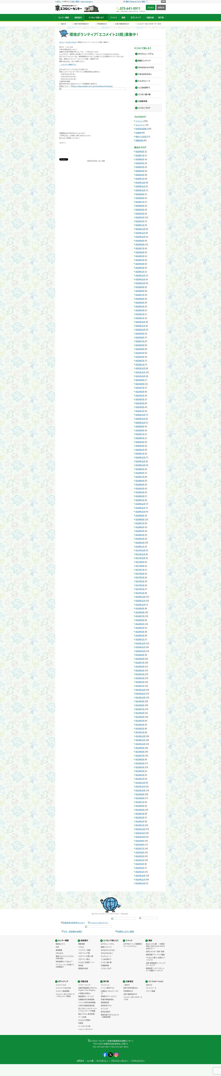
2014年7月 (139, 709)
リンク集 (90, 1061)
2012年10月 (140, 790)
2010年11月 (140, 880)
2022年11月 (140, 326)
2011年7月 (139, 849)
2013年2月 (139, 775)
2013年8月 (139, 752)
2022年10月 (140, 330)
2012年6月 (139, 806)
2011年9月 (139, 841)
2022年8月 (139, 337)
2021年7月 (139, 388)
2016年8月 (139, 612)
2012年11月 (140, 787)
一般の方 (63, 24)
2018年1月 (139, 547)
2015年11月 (140, 647)
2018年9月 (139, 516)
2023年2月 (139, 314)
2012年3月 (139, 818)
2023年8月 (139, 291)
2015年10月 (140, 651)
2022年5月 (139, 349)
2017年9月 (139, 562)
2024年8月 (139, 244)
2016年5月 (139, 624)
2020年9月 (139, 426)
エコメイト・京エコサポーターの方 (149, 24)
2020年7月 (139, 434)
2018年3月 (139, 539)
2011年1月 (139, 872)
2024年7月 (139, 248)
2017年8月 (139, 566)
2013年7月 (139, 756)
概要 (127, 1)
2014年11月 (140, 694)
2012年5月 (139, 810)
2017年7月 (139, 570)
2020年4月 (139, 442)
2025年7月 (139, 202)
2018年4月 (139, 535)
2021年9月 (139, 380)
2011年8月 (139, 845)
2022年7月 (139, 341)
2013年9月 (139, 748)
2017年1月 (139, 593)
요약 (139, 1)
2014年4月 (139, 721)
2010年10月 (140, 883)
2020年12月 (140, 415)
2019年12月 (140, 457)
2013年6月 (139, 759)
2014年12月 (140, 690)
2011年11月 (140, 833)
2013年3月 (139, 771)
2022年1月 (139, 365)
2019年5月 (139, 485)
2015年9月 (139, 655)
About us (133, 1)
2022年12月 (140, 322)
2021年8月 (139, 384)
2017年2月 (139, 589)
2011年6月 (139, 852)
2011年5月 (139, 856)
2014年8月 (139, 705)
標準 (77, 1)
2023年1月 (139, 318)
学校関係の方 (102, 24)
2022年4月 (139, 353)
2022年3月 (139, 357)
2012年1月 (139, 825)
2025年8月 (139, 198)
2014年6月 (139, 713)
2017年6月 (139, 574)
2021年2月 (139, 407)
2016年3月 (139, 632)
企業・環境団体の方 (122, 24)
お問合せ (161, 7)
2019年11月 (140, 461)
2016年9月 (139, 608)
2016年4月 (139, 628)
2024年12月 (140, 229)
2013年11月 (140, 740)
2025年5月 (139, 210)
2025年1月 (139, 225)
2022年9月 (139, 334)
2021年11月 (140, 372)
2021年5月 (139, 396)
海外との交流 (141, 137)
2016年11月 (140, 601)
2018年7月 (139, 523)
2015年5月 (139, 670)
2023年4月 (139, 306)
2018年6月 (139, 527)
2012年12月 (140, 783)
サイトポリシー (102, 1061)
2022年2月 (139, 361)
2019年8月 (139, 473)
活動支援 (139, 140)
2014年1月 (139, 732)
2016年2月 (139, 636)
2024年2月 (139, 268)
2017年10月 (140, 558)
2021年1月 (139, 411)
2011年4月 (139, 860)
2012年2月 (139, 821)
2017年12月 (140, 550)
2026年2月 (139, 175)
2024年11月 (140, 233)
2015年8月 (139, 659)
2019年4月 (139, 488)
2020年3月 (139, 446)
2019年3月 (139, 492)
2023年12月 (140, 275)
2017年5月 (139, 577)
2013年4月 (139, 767)
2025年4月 (139, 214)
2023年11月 (140, 279)
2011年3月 (139, 864)
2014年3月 (139, 725)
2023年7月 (139, 295)
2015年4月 (139, 674)
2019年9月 (139, 469)
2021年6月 (139, 392)
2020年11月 (140, 419)
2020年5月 (139, 438)
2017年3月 (139, 585)
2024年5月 (139, 256)
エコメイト (140, 125)
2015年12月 (140, 643)
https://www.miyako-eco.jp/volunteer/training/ (92, 86)
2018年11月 (140, 508)
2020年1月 (139, 454)
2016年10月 (140, 605)
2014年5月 (139, 717)
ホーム (61, 42)
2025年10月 (140, 190)
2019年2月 (139, 496)
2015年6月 (139, 667)
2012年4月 (139, 814)
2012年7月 (139, 802)
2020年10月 (140, 423)
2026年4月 (139, 167)
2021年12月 (140, 368)
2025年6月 (139, 206)
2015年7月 (139, 663)
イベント (139, 121)
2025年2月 (139, 221)
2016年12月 (140, 597)
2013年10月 (140, 744)
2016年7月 (139, 616)
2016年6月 (139, 620)
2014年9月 (139, 701)
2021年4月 (139, 399)
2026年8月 (139, 152)
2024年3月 (139, 264)
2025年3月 (139, 217)
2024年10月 (140, 237)
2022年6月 (139, 345)
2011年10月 (140, 837)
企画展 (138, 133)
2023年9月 (139, 287)
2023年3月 (139, 310)
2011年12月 (140, 829)
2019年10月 (140, 465)
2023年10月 (140, 283)
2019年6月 (139, 481)
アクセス (150, 7)
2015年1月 (139, 686)
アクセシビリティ (138, 1061)
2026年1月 (139, 179)
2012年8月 (139, 798)
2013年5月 (139, 763)
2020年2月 (139, 450)
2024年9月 (139, 241)
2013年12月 (140, 736)
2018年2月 (139, 543)
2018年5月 (139, 531)
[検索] (153, 1)
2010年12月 (140, 876)
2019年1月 (139, 500)
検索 (163, 1)
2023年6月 (139, 299)
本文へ (59, 1)
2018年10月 (140, 512)
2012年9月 (139, 794)
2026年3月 (139, 171)
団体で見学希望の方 (81, 24)
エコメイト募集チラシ (68, 64)
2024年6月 (139, 252)
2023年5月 (139, 303)
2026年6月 (139, 159)
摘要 (143, 1)
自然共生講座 (141, 129)
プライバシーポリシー (119, 1061)
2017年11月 (140, 554)
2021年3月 (139, 403)
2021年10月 (140, 376)
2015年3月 (139, 678)
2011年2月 (139, 868)
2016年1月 (139, 639)
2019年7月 (139, 477)
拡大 (72, 1)
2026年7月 (139, 156)
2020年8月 (139, 430)
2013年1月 (139, 779)
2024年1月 (139, 272)
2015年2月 (139, 682)
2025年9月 (139, 194)
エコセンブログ (71, 42)
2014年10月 (140, 698)
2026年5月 (139, 163)
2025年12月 (140, 183)
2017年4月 (139, 581)
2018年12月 (140, 504)
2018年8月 (139, 519)
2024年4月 (139, 260)
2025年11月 (140, 186)
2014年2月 (139, 729)
